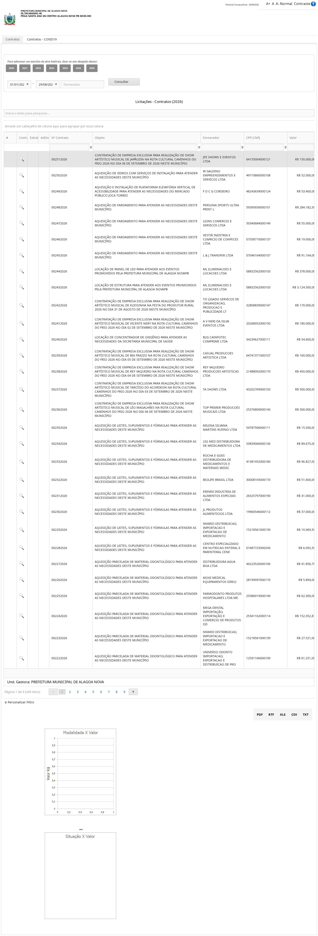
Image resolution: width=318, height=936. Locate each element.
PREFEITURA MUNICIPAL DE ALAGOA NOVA (44, 11)
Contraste (302, 3)
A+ (268, 3)
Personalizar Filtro (21, 702)
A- (277, 3)
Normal (286, 3)
